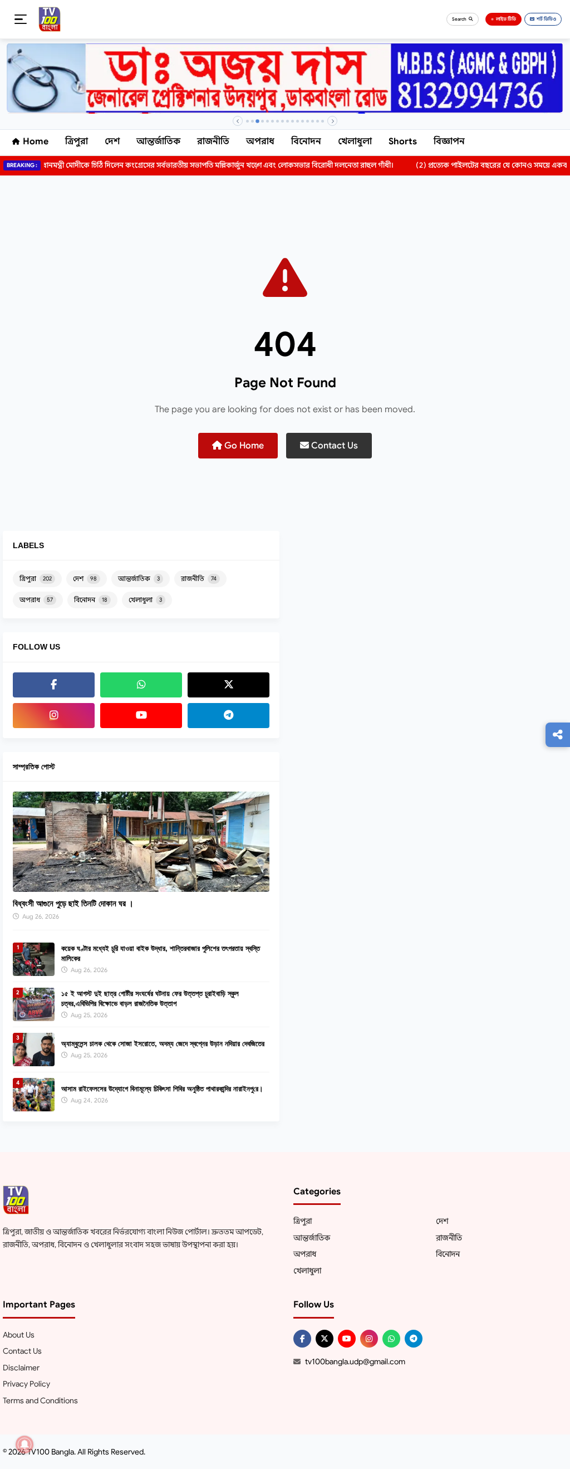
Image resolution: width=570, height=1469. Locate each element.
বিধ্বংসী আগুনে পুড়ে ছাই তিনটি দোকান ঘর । (73, 903)
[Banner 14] (312, 121)
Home (35, 141)
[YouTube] (141, 715)
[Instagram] (54, 715)
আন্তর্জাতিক (158, 141)
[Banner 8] (282, 121)
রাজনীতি (213, 141)
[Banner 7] (277, 121)
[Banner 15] (317, 121)
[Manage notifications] (24, 1444)
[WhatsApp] (141, 684)
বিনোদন (306, 141)
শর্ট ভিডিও (546, 19)
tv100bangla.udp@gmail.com (355, 1361)
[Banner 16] (322, 121)
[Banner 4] (262, 121)
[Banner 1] (247, 121)
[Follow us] (558, 735)
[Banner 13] (307, 121)
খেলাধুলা (355, 141)
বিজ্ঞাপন (449, 141)
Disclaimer (21, 1368)
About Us (19, 1335)
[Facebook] (54, 684)
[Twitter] (228, 684)
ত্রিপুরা (76, 141)
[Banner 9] (287, 121)
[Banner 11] (297, 121)
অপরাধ (260, 141)
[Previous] (238, 121)
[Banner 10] (292, 121)
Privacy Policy (26, 1384)
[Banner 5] (267, 121)
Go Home (243, 445)
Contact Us (333, 445)
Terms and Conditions (40, 1400)
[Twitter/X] (324, 1339)
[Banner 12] (302, 121)
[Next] (332, 121)
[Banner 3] (257, 121)
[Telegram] (228, 715)
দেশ (112, 141)
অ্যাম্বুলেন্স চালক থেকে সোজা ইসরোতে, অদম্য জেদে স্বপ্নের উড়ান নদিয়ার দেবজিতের (162, 1043)
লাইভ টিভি (506, 19)
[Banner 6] (272, 121)
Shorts (403, 141)
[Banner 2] (252, 121)
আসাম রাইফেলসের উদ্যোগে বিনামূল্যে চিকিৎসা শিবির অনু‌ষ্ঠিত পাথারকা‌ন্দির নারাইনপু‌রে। (162, 1089)
